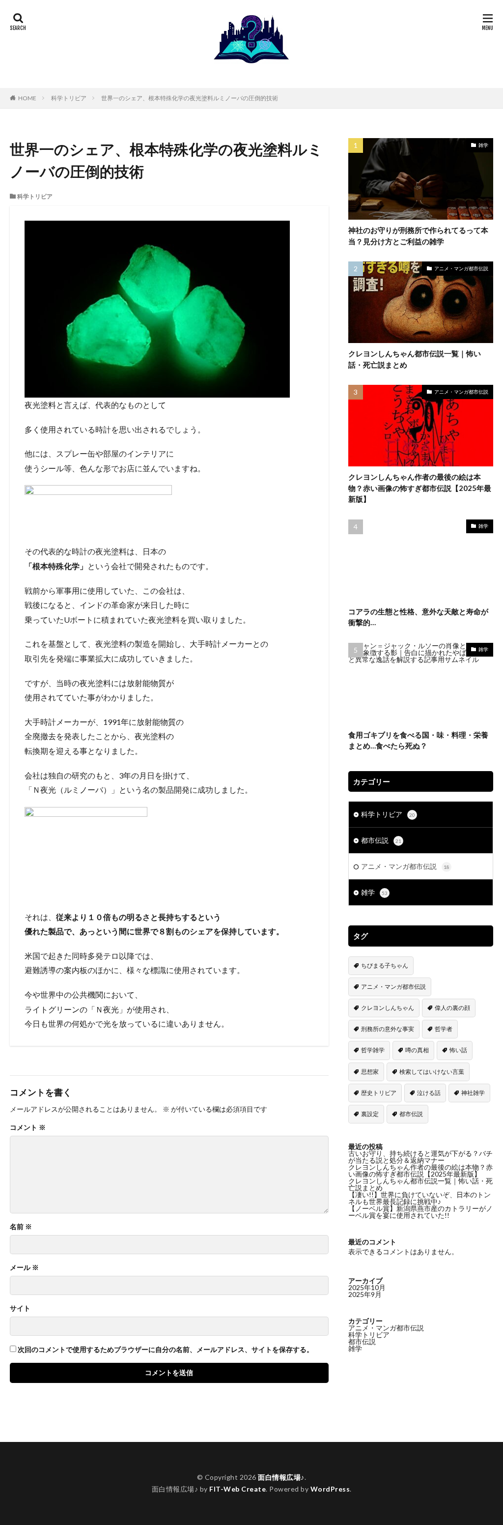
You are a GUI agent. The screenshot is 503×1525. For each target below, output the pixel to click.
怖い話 (458, 1050)
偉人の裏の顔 (452, 1007)
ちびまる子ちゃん (384, 965)
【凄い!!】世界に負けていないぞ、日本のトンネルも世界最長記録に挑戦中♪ (419, 1198)
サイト (20, 1308)
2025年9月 (365, 1294)
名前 (21, 1226)
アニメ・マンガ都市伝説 (461, 268)
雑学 (483, 145)
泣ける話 (429, 1092)
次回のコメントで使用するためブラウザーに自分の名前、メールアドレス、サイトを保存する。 (165, 1349)
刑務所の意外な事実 (387, 1029)
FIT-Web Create (237, 1489)
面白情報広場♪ (281, 1477)
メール (24, 1267)
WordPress (330, 1489)
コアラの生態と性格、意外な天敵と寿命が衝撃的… (418, 617)
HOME (27, 98)
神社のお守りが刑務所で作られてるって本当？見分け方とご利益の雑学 (418, 236)
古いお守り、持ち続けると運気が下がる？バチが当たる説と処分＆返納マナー (420, 1156)
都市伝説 (381, 840)
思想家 (370, 1071)
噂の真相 (417, 1050)
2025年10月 (367, 1287)
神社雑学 (473, 1092)
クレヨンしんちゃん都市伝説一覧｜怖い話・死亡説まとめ (414, 359)
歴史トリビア (378, 1092)
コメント (28, 1127)
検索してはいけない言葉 (431, 1071)
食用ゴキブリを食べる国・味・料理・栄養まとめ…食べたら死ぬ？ (418, 740)
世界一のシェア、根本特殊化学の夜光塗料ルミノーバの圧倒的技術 (189, 98)
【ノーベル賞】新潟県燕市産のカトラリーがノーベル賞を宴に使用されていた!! (420, 1211)
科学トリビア (68, 98)
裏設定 (370, 1114)
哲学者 (443, 1029)
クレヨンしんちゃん (387, 1007)
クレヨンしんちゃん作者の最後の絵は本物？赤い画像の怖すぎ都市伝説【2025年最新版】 (419, 487)
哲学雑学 (373, 1050)
